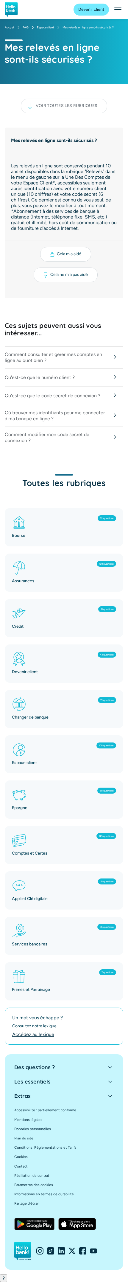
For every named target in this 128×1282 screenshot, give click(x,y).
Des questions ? (34, 1067)
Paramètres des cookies (33, 1185)
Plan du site (23, 1138)
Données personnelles (32, 1129)
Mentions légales (28, 1120)
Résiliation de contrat (31, 1175)
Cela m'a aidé (69, 253)
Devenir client (91, 9)
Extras (22, 1095)
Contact (21, 1166)
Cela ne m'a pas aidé (69, 274)
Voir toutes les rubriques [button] (67, 105)
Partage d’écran (26, 1203)
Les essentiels (32, 1081)
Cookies (21, 1157)
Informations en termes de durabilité (44, 1194)
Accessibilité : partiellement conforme (45, 1110)
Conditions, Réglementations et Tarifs (45, 1147)
